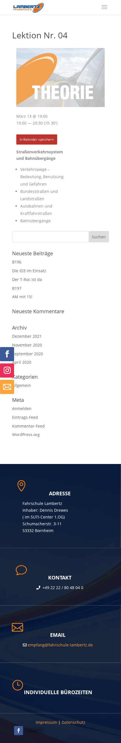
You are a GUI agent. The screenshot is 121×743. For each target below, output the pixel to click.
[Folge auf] (7, 387)
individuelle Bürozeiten (58, 692)
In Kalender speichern (37, 139)
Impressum (46, 722)
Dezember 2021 (27, 336)
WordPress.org (26, 434)
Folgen (35, 730)
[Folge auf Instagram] (7, 370)
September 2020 (27, 353)
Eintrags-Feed (25, 417)
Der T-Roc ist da (27, 279)
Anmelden (22, 408)
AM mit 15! (22, 296)
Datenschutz (73, 722)
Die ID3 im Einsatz (29, 270)
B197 (16, 288)
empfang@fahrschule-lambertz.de (60, 645)
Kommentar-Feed (28, 426)
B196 (16, 262)
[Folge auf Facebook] (7, 354)
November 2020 (27, 345)
